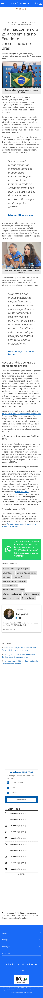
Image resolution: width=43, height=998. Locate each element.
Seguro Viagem (22, 568)
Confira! (23, 625)
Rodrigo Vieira (13, 22)
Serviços (5, 940)
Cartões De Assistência (26, 573)
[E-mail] (20, 618)
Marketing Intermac (11, 598)
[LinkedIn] (16, 618)
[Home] (3, 912)
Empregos (6, 946)
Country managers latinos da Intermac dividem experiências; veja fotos (19, 655)
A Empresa (6, 953)
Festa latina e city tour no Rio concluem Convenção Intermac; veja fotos (19, 648)
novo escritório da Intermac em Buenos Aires (21, 413)
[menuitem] (21, 932)
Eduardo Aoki (8, 573)
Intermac (6, 577)
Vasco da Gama (22, 491)
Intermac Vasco (9, 581)
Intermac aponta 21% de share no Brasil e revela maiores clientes (20, 662)
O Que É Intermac (10, 585)
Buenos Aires (8, 568)
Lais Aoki (22, 581)
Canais (4, 933)
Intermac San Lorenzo (12, 594)
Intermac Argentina (21, 577)
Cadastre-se (21, 800)
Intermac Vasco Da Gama (13, 589)
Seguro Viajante (28, 598)
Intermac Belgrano (31, 594)
